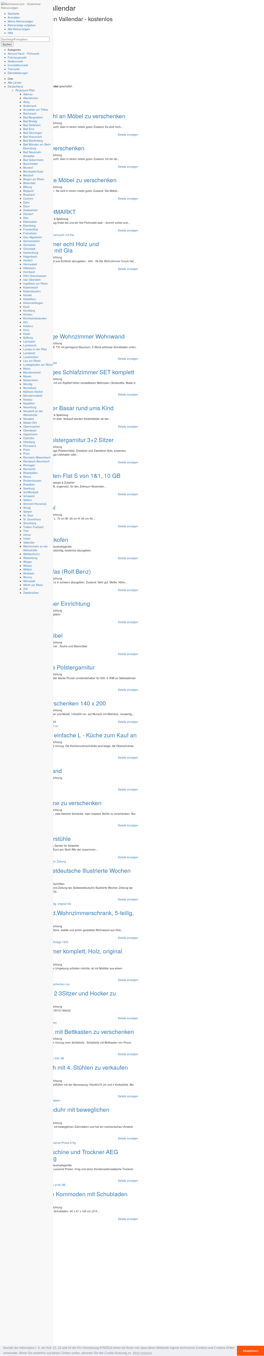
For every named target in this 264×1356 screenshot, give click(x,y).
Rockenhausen (32, 480)
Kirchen (27, 314)
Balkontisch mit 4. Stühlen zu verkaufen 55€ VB (65, 1070)
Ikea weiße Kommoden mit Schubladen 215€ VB (65, 1197)
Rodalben (29, 484)
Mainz (27, 368)
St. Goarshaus (32, 519)
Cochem (28, 198)
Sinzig (27, 508)
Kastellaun (29, 299)
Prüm (26, 453)
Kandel (27, 295)
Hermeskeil (30, 264)
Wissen (27, 565)
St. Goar (28, 515)
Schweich (29, 496)
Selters (27, 500)
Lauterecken (30, 357)
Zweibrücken (31, 593)
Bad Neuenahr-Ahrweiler (32, 154)
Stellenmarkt (15, 61)
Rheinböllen (30, 473)
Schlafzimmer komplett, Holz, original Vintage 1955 (62, 954)
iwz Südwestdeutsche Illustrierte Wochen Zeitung (67, 873)
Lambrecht (29, 345)
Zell (25, 589)
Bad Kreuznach (32, 137)
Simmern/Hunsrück (35, 504)
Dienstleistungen (18, 73)
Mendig (27, 384)
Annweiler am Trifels (35, 109)
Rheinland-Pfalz (25, 90)
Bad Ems (28, 129)
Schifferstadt (30, 492)
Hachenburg (30, 252)
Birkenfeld (29, 183)
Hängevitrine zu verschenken (63, 803)
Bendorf (28, 167)
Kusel (26, 334)
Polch (26, 450)
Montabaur (30, 388)
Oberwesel (29, 430)
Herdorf (27, 260)
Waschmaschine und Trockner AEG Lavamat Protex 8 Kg (60, 1155)
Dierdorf (28, 214)
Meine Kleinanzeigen (20, 21)
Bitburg (27, 187)
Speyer (27, 511)
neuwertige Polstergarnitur (60, 667)
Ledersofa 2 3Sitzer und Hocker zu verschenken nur (59, 996)
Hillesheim (29, 268)
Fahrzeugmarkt (17, 57)
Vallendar (29, 542)
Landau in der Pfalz (35, 349)
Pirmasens (29, 446)
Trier (26, 531)
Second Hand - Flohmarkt (23, 53)
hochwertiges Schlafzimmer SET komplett (80, 372)
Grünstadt (29, 249)
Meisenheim (30, 380)
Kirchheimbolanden (35, 318)
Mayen (27, 376)
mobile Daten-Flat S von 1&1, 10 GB (73, 475)
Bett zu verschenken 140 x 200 (66, 703)
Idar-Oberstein (32, 280)
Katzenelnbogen (33, 303)
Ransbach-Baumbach (36, 461)
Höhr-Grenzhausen (35, 276)
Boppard (28, 191)
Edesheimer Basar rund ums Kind (70, 408)
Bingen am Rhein (33, 179)
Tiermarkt (14, 69)
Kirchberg (29, 310)
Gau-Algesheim (32, 237)
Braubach (29, 195)
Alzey (26, 102)
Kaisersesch (30, 287)
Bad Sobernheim (33, 160)
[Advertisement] (70, 57)
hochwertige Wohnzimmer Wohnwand (75, 336)
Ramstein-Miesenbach (37, 457)
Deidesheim (30, 210)
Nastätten (29, 403)
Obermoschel (31, 426)
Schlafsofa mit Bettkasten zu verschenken (80, 1031)
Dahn (26, 202)
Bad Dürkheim (32, 125)
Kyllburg (28, 337)
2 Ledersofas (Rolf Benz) (58, 571)
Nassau (27, 399)
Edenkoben (30, 222)
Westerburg (30, 558)
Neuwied (28, 419)
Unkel (26, 538)
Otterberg (29, 442)
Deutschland (15, 86)
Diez (26, 218)
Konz (26, 330)
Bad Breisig (30, 121)
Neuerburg (29, 407)
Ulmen (27, 535)
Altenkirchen (30, 98)
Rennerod (29, 469)
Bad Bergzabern (33, 117)
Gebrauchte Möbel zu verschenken (71, 180)
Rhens (27, 477)
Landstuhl (29, 353)
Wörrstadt (29, 581)
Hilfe (10, 33)
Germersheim (31, 241)
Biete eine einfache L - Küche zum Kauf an (81, 735)
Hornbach (29, 272)
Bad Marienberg (33, 140)
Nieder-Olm (30, 422)
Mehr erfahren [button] (142, 1353)
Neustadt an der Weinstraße (33, 413)
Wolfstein (28, 573)
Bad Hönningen (32, 133)
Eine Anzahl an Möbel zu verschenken (75, 116)
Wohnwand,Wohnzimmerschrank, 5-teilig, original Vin (68, 916)
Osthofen (28, 438)
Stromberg (29, 523)
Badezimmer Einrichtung (58, 603)
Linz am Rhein (32, 361)
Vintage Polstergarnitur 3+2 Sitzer (70, 440)
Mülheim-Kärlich (33, 392)
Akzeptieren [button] (250, 1350)
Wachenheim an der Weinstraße (35, 548)
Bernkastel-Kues (33, 171)
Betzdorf (28, 175)
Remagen (29, 465)
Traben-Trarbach (33, 527)
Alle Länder (15, 82)
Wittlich (27, 569)
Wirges (27, 562)
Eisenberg (29, 225)
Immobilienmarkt (18, 65)
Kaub (26, 307)
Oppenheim (30, 434)
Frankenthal (30, 229)
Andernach (30, 106)
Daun (26, 206)
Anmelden (14, 17)
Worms (27, 577)
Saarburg (29, 488)
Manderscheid (32, 372)
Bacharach (29, 113)
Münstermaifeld (32, 395)
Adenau (28, 94)
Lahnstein (29, 341)
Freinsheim (30, 233)
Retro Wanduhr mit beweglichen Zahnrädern (56, 1112)
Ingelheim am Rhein (35, 283)
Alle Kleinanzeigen (19, 29)
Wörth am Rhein (33, 585)
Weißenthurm (31, 554)
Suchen (7, 44)
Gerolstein (29, 245)
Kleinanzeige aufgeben (22, 25)
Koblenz (28, 326)
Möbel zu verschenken (55, 148)
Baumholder (30, 164)
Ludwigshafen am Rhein (38, 365)
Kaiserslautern (32, 291)
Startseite (13, 13)
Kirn (25, 322)
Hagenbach (30, 256)
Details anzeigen (128, 134)
